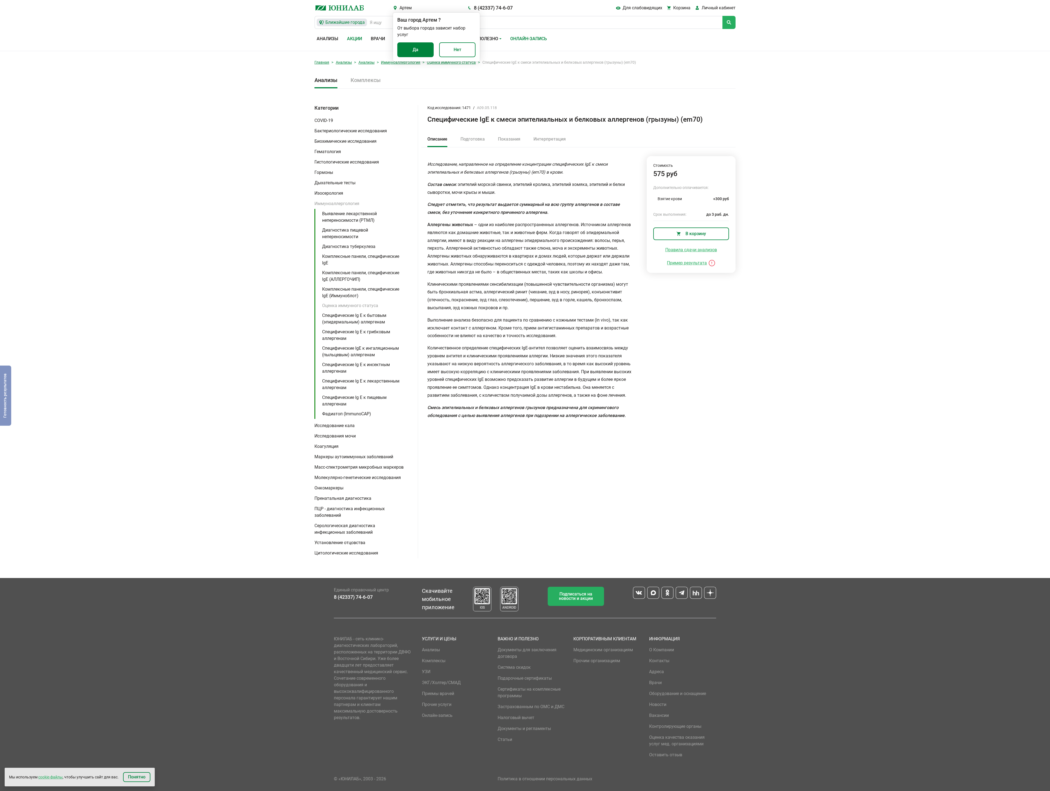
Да (415, 49)
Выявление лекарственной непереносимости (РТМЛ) (349, 217)
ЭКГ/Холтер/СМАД (441, 682)
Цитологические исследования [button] (346, 553)
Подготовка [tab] (472, 139)
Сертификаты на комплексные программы (529, 692)
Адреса (656, 671)
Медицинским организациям (603, 649)
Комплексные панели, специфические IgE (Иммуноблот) (360, 292)
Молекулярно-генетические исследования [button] (357, 477)
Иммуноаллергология (400, 62)
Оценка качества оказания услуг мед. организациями (677, 740)
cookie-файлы (50, 777)
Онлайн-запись (528, 38)
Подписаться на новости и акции (576, 596)
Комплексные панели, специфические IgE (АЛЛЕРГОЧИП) (360, 276)
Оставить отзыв (665, 754)
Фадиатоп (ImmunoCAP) (346, 413)
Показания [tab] (509, 139)
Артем (405, 7)
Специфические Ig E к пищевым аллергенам (354, 401)
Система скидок (514, 667)
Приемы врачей (438, 693)
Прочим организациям (596, 660)
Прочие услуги (436, 704)
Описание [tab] (437, 139)
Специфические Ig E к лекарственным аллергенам (360, 384)
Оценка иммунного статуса (451, 62)
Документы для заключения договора (527, 653)
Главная (321, 62)
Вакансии (659, 715)
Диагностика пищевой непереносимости (345, 233)
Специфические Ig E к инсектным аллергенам (356, 368)
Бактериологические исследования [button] (350, 130)
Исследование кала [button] (334, 425)
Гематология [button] (327, 151)
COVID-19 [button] (323, 120)
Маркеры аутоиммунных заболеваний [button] (353, 456)
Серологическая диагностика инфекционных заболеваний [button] (344, 529)
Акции (354, 38)
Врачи (378, 38)
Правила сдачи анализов (691, 249)
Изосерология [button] (328, 193)
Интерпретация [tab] (549, 139)
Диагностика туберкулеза (348, 246)
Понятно (136, 777)
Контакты (659, 660)
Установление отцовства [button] (339, 542)
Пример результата (687, 262)
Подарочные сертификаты (525, 678)
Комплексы (366, 80)
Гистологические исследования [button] (346, 162)
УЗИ (426, 671)
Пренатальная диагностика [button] (342, 498)
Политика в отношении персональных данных (545, 778)
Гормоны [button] (323, 172)
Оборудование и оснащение (677, 693)
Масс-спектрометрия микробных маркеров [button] (359, 467)
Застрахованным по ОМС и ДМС (531, 706)
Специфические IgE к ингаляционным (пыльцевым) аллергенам (360, 351)
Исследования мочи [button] (335, 436)
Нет (457, 49)
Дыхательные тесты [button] (334, 182)
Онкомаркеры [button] (328, 488)
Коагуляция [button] (326, 446)
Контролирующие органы (675, 726)
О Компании (661, 649)
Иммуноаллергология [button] (336, 203)
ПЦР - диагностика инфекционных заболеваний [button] (349, 512)
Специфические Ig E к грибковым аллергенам (356, 335)
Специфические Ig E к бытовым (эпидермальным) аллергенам (354, 319)
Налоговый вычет (516, 717)
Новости (657, 704)
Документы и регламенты (524, 728)
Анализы (327, 38)
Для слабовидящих (642, 7)
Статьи (505, 739)
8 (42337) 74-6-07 (493, 8)
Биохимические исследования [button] (345, 141)
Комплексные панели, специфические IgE (360, 259)
